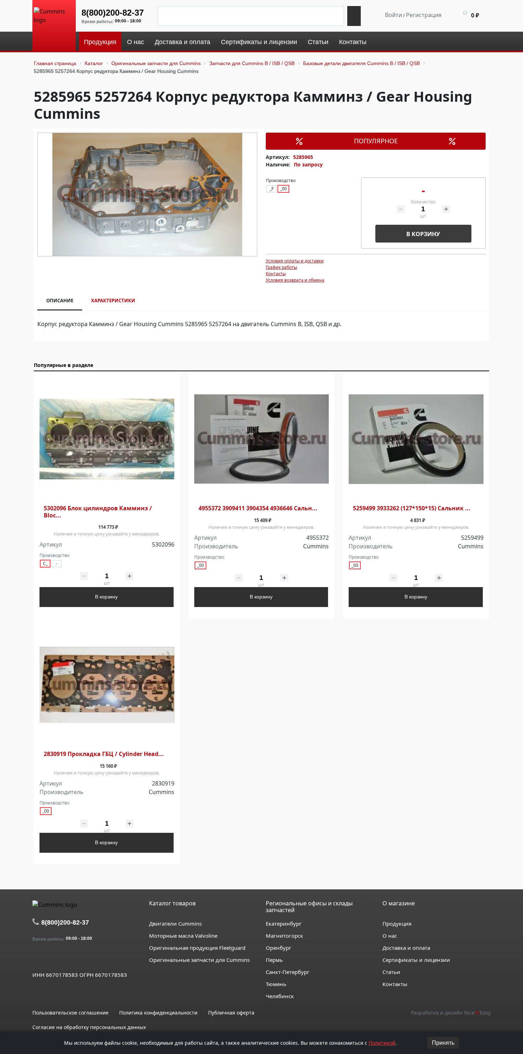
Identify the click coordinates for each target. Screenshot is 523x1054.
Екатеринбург (284, 923)
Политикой (382, 1042)
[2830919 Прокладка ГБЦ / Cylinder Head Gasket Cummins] (106, 685)
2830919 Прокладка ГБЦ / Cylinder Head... (104, 754)
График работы (281, 267)
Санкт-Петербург (288, 971)
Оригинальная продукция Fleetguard (197, 947)
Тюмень (276, 984)
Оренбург (278, 947)
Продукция (396, 923)
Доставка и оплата (406, 947)
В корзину (423, 234)
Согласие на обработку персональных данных (89, 1027)
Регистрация (424, 15)
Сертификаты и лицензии (416, 959)
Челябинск (280, 996)
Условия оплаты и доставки (295, 261)
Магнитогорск (284, 935)
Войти (393, 15)
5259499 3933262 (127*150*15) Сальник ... (411, 508)
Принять (443, 1043)
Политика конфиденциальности (158, 1012)
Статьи (391, 971)
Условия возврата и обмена (295, 280)
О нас (389, 935)
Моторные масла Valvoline (183, 935)
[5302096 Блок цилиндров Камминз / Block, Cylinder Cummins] (106, 439)
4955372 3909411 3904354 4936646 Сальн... (258, 508)
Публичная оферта (231, 1012)
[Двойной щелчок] (37, 958)
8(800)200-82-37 (112, 12)
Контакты (276, 274)
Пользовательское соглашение (70, 1012)
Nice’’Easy (477, 1012)
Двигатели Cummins (175, 923)
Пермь (274, 959)
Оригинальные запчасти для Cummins (199, 959)
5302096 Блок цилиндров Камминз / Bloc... (98, 511)
